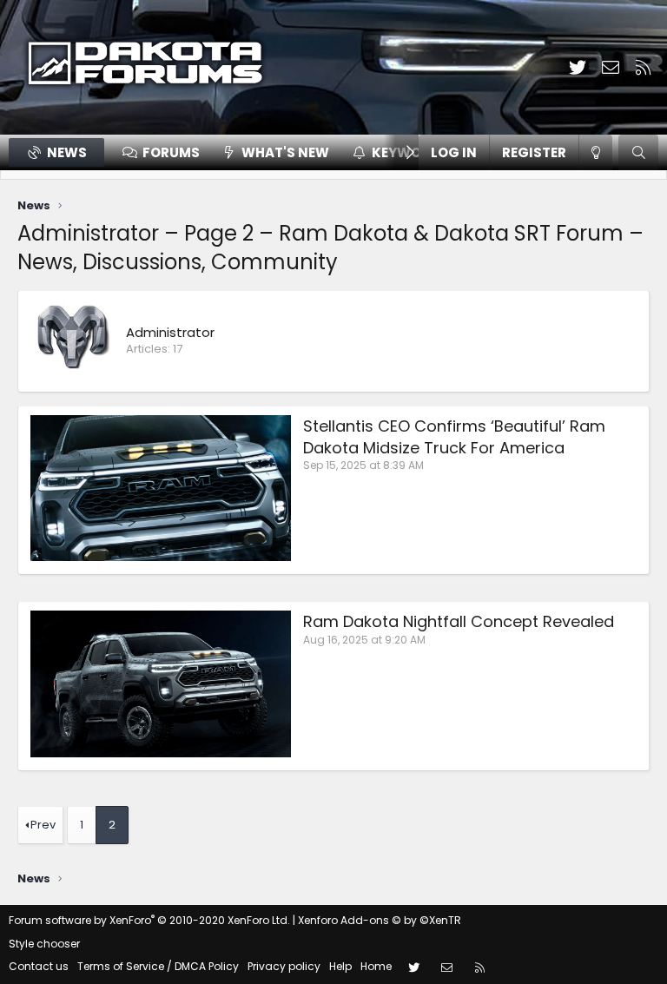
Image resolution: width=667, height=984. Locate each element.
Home (376, 966)
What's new (285, 152)
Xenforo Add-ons (379, 920)
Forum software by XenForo (149, 920)
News (67, 152)
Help (340, 966)
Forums (171, 152)
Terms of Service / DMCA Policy (158, 966)
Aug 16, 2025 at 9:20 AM (364, 639)
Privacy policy (284, 966)
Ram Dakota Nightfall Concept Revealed (458, 621)
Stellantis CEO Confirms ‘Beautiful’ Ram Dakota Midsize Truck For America (454, 437)
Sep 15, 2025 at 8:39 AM (363, 465)
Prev (43, 824)
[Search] (638, 152)
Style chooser (44, 943)
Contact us (39, 966)
